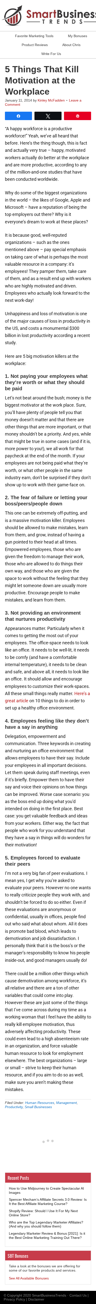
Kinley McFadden (51, 100)
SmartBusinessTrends (49, 1295)
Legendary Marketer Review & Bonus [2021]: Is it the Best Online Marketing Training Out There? (47, 1235)
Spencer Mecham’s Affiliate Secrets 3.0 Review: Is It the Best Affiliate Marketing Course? (48, 1202)
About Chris (71, 45)
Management (66, 1103)
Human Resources (39, 1103)
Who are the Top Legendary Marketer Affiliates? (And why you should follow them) (46, 1224)
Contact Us (78, 1295)
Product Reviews (35, 45)
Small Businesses (38, 1107)
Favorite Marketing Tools (34, 36)
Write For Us (51, 54)
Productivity (14, 1107)
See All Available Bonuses (29, 1278)
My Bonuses (77, 36)
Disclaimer (36, 1299)
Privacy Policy (14, 1299)
